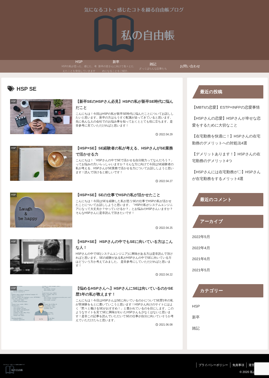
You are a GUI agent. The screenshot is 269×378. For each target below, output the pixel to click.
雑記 (196, 328)
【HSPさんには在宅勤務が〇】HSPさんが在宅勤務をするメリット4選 (226, 175)
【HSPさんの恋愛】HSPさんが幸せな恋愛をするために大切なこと (226, 121)
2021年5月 (201, 270)
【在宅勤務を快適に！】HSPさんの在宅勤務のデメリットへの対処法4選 (226, 139)
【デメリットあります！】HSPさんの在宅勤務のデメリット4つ (226, 157)
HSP (196, 306)
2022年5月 (201, 237)
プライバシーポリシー (213, 365)
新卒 (196, 317)
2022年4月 (201, 248)
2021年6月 (201, 259)
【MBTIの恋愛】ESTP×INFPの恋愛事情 (226, 107)
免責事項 (238, 365)
